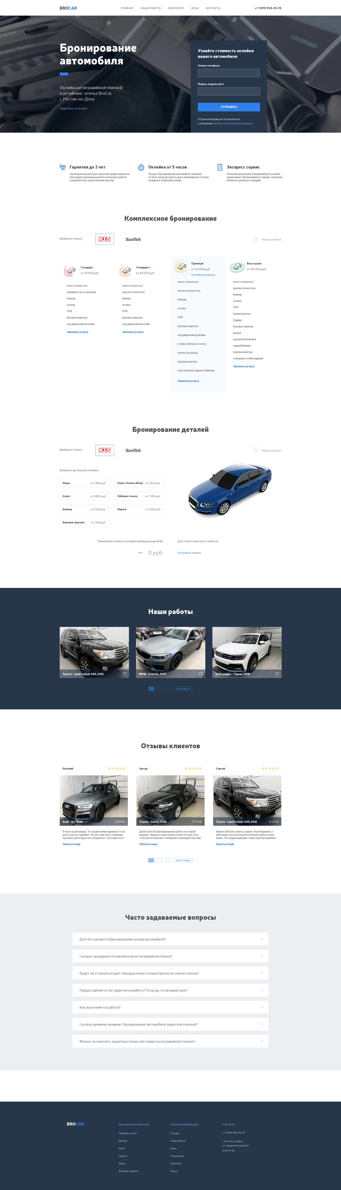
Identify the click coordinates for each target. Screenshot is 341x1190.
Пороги (123, 1155)
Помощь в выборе (271, 239)
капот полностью (77, 285)
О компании (177, 1155)
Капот (122, 1148)
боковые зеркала (77, 317)
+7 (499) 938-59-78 (268, 8)
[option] (94, 656)
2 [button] (160, 689)
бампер (71, 298)
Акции (174, 1170)
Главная (126, 8)
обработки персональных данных (233, 123)
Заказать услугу (77, 332)
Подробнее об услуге (73, 108)
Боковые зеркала (128, 1170)
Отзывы (174, 1133)
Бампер (123, 1140)
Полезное (176, 1163)
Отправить (229, 107)
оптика (71, 304)
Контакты (213, 8)
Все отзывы (183, 860)
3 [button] (168, 689)
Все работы (183, 688)
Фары (122, 1163)
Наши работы (150, 8)
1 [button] (151, 689)
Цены (195, 8)
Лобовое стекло (128, 1133)
